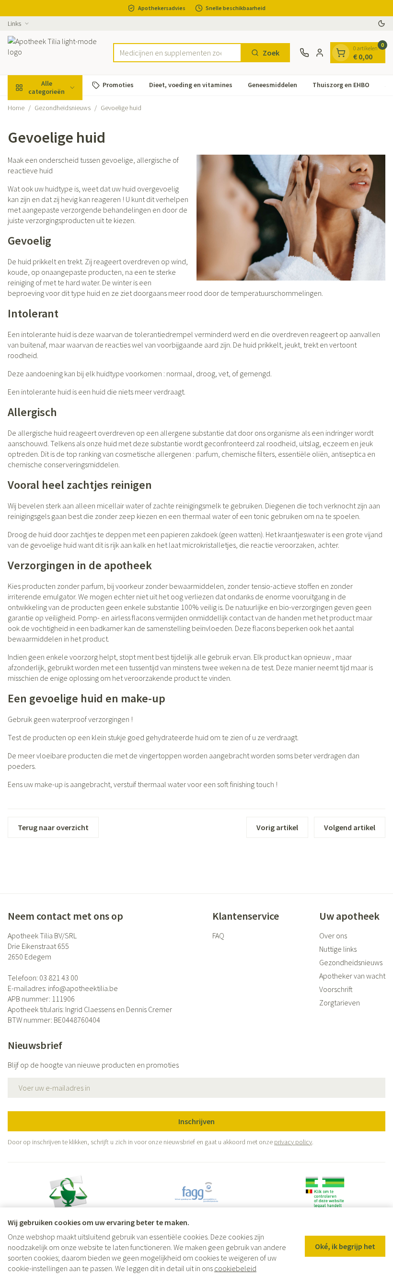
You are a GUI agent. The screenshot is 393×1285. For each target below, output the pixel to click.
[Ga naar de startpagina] (56, 52)
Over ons (333, 935)
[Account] (319, 52)
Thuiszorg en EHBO (341, 84)
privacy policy (293, 1142)
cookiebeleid (235, 1268)
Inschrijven (196, 1121)
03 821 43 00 (58, 977)
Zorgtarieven (339, 1002)
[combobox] (177, 52)
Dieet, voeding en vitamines (190, 84)
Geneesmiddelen (272, 84)
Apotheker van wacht (352, 976)
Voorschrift (336, 989)
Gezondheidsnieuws (63, 107)
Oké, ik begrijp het (345, 1246)
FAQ (218, 935)
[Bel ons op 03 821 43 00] (304, 52)
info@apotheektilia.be (83, 988)
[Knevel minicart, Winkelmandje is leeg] (340, 52)
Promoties (118, 84)
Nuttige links (338, 949)
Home (16, 107)
